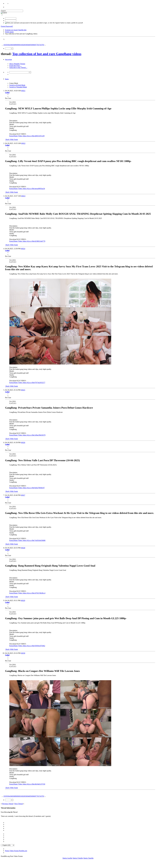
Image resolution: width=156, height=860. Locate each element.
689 (15, 45)
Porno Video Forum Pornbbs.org (16, 851)
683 (12, 45)
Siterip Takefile (88, 858)
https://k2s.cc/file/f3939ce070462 (34, 646)
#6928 (23, 548)
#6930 (23, 653)
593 (7, 45)
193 (4, 45)
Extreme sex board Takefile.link (15, 30)
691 (20, 45)
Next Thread (18, 804)
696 (32, 45)
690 (17, 45)
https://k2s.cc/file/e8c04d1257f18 (34, 784)
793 (43, 45)
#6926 (23, 442)
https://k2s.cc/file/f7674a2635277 (34, 382)
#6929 (23, 600)
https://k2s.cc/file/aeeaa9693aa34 (34, 188)
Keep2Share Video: (16, 136)
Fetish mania (9, 32)
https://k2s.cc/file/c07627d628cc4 (34, 593)
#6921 (23, 91)
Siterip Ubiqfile (78, 858)
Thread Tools (8, 59)
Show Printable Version (17, 64)
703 (38, 45)
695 (30, 45)
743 (40, 45)
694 (27, 45)
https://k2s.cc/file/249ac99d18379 (34, 435)
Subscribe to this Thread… (18, 67)
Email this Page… (15, 66)
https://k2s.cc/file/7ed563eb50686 (34, 540)
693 (25, 45)
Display (7, 79)
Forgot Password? (7, 26)
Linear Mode (13, 83)
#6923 (23, 196)
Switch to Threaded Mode (18, 87)
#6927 (23, 495)
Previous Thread (7, 804)
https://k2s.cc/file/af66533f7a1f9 (33, 136)
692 (22, 45)
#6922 (23, 143)
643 (9, 45)
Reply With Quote (11, 139)
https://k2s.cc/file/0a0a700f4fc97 (34, 488)
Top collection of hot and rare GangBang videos (46, 54)
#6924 (23, 249)
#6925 (23, 390)
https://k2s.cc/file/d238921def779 (34, 241)
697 (35, 45)
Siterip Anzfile (67, 858)
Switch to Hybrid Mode (17, 85)
